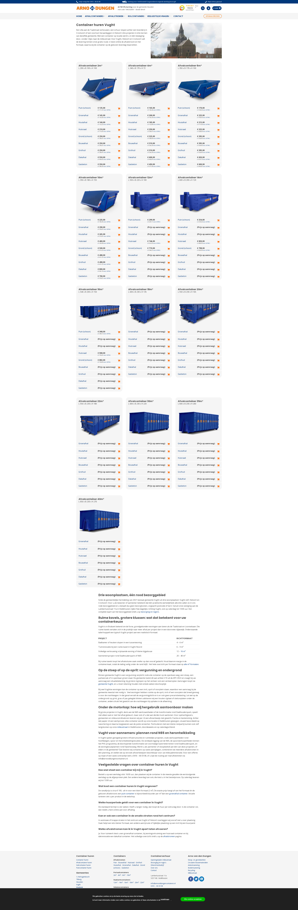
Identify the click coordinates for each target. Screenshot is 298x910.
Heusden (79, 882)
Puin (115, 862)
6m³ (123, 875)
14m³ (121, 882)
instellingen (165, 899)
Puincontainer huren (83, 868)
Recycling (191, 870)
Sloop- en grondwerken (197, 860)
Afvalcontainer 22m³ (91, 401)
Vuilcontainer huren (83, 865)
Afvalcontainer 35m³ (190, 401)
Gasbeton (125, 868)
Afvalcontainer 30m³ (141, 401)
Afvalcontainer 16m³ (91, 289)
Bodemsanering (194, 868)
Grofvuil (139, 862)
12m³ (115, 882)
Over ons (154, 868)
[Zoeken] (203, 8)
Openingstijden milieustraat (161, 860)
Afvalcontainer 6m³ (190, 65)
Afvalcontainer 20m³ (190, 289)
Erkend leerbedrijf (157, 865)
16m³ (126, 882)
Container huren (82, 860)
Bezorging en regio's (158, 862)
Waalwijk (79, 887)
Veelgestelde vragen (158, 16)
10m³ (129, 875)
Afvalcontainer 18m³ (140, 289)
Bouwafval (122, 862)
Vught (78, 884)
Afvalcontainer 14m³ (190, 177)
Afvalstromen (115, 16)
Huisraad (131, 862)
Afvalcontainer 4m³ (140, 65)
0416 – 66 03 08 (95, 2)
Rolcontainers (136, 16)
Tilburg (78, 879)
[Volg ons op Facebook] (190, 878)
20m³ (137, 882)
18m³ (131, 882)
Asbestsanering (194, 865)
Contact (178, 16)
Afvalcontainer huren (84, 862)
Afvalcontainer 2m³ (90, 65)
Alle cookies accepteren (193, 899)
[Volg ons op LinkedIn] (201, 878)
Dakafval (135, 865)
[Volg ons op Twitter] (196, 878)
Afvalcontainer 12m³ (140, 177)
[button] (208, 8)
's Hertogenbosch (83, 877)
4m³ (119, 875)
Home (79, 16)
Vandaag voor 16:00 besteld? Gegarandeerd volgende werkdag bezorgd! (152, 2)
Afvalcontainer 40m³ (91, 499)
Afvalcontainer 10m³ (91, 177)
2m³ (114, 875)
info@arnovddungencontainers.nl (163, 883)
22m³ (142, 882)
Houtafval (117, 865)
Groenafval (126, 865)
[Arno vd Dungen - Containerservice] (95, 8)
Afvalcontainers (94, 16)
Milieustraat (192, 873)
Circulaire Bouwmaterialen (198, 862)
